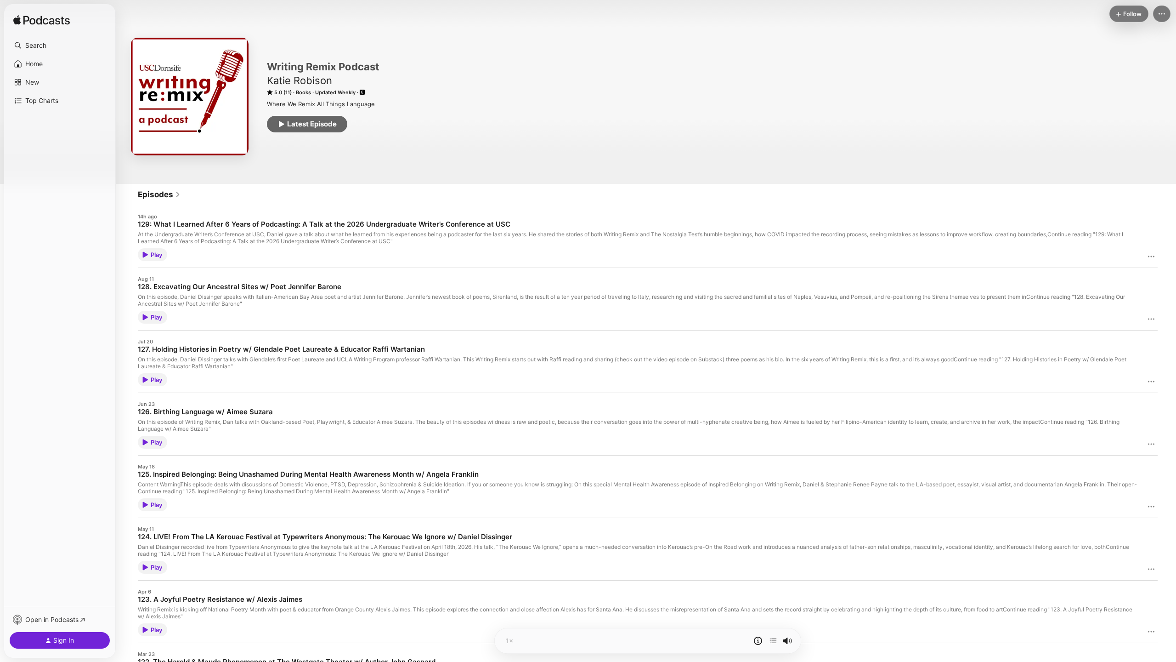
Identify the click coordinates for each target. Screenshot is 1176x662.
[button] (59, 45)
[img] (41, 20)
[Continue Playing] (773, 640)
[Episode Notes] (757, 640)
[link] (159, 194)
